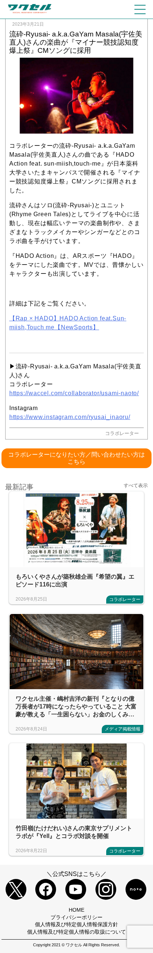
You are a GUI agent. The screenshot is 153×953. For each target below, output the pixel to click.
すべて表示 (136, 485)
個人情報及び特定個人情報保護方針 (76, 924)
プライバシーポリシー (76, 917)
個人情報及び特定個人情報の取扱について (76, 932)
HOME (76, 910)
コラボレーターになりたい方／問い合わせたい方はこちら (76, 457)
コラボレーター (122, 433)
